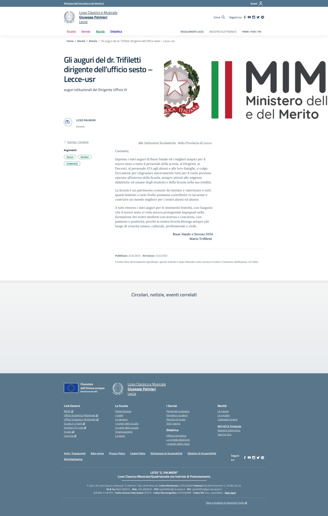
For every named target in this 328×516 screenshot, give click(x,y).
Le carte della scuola (126, 428)
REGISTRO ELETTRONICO (222, 32)
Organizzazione (123, 432)
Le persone (121, 419)
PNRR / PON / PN (251, 32)
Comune (68, 436)
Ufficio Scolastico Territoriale (79, 419)
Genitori (85, 157)
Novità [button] (100, 31)
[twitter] (258, 17)
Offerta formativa (176, 436)
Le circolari (224, 415)
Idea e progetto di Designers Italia (225, 503)
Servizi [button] (85, 31)
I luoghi (119, 415)
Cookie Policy (137, 453)
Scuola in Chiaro (73, 423)
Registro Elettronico (229, 430)
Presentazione (123, 411)
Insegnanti (72, 163)
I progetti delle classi (178, 444)
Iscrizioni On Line (73, 428)
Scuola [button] (71, 31)
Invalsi (67, 432)
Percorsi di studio (175, 419)
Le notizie (223, 411)
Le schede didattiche (178, 440)
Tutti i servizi (173, 423)
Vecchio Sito (224, 434)
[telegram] (262, 17)
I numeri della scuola (126, 423)
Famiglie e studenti (177, 415)
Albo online (97, 453)
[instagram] (253, 17)
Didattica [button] (116, 31)
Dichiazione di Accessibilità (166, 453)
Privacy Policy (117, 453)
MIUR (67, 411)
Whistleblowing (73, 459)
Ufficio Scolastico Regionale (79, 415)
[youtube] (249, 17)
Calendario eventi (227, 419)
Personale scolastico (177, 411)
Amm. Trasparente (75, 453)
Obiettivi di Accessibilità (201, 453)
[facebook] (244, 17)
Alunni (70, 157)
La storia (120, 436)
